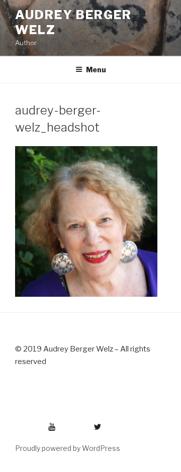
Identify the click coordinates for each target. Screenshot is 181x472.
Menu (96, 69)
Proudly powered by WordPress (67, 448)
